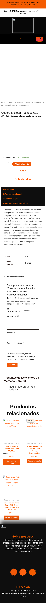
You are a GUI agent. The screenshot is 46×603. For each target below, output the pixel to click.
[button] (3, 39)
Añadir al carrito (22, 164)
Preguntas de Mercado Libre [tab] (15, 203)
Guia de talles (23, 179)
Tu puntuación (13, 310)
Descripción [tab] (8, 189)
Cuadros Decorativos (15, 102)
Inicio (3, 102)
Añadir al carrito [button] (34, 461)
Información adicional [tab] (12, 194)
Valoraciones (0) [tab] (10, 199)
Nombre (11, 333)
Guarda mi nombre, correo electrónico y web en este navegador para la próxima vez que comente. (22, 356)
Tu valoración (14, 316)
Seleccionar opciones (11, 462)
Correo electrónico (15, 343)
